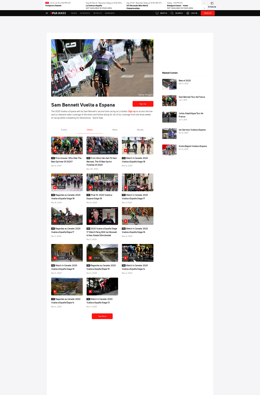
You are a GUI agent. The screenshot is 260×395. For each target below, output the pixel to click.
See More (102, 316)
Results (140, 129)
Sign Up (143, 104)
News (114, 129)
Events (64, 129)
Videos (90, 129)
